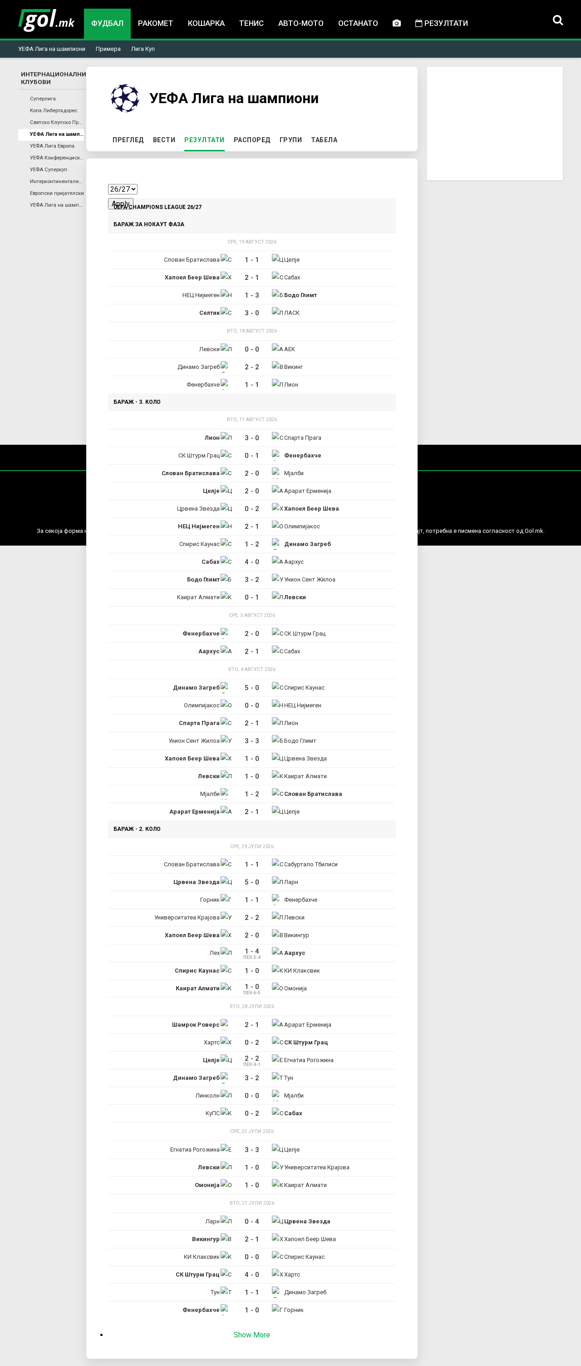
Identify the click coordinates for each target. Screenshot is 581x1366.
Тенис (251, 23)
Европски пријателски (57, 193)
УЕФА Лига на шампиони (51, 48)
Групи (291, 140)
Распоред (252, 140)
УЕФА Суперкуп (48, 170)
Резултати (445, 23)
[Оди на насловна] (46, 20)
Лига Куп (143, 48)
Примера (108, 48)
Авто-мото (301, 23)
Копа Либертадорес (53, 111)
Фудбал (107, 23)
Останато (358, 23)
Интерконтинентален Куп (57, 181)
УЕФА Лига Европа (52, 146)
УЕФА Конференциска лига (57, 158)
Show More (252, 1335)
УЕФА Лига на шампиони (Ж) (57, 205)
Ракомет (155, 23)
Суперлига (43, 99)
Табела (324, 140)
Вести (164, 140)
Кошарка (206, 23)
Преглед (128, 140)
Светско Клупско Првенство (57, 122)
